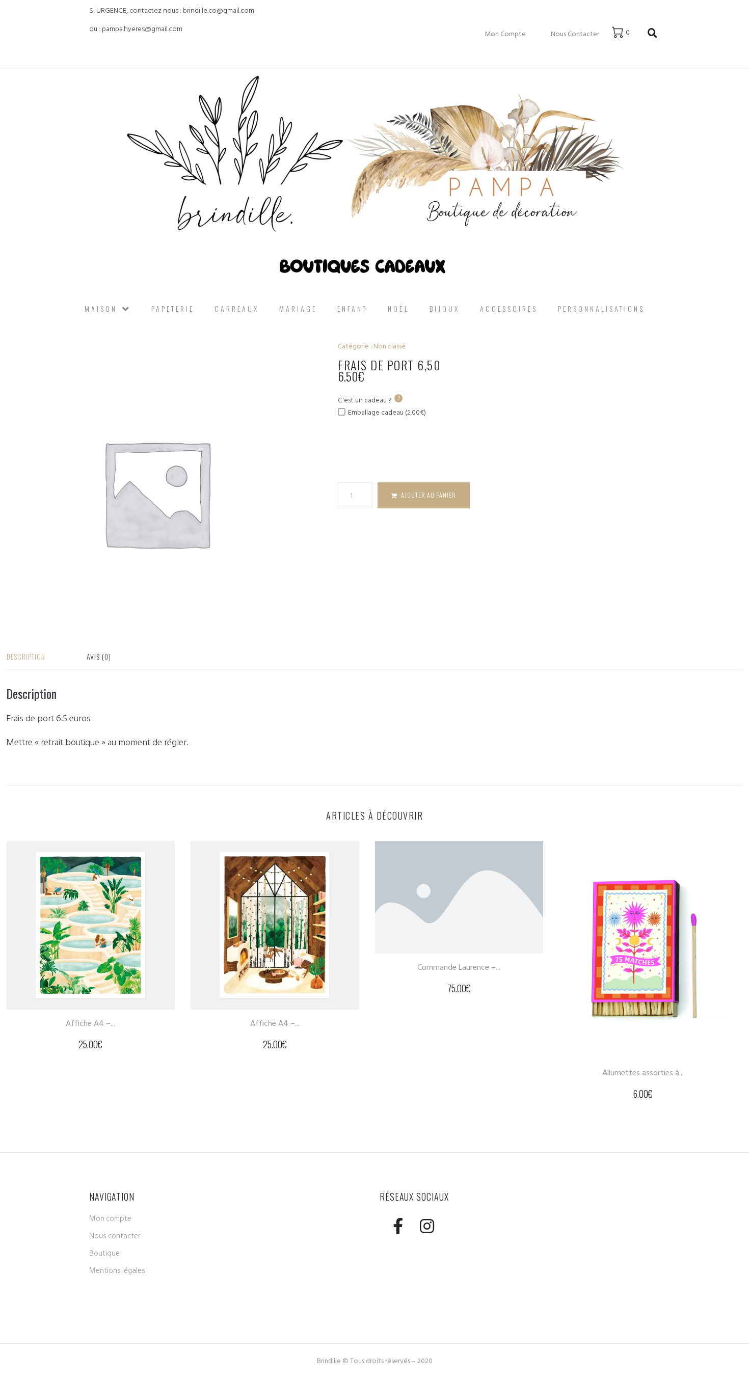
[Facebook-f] (398, 1226)
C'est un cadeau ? (369, 400)
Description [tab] (26, 656)
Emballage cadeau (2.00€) (387, 412)
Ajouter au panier (428, 495)
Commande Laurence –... (458, 967)
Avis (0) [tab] (99, 656)
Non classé (389, 346)
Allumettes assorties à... (643, 1072)
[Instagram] (427, 1226)
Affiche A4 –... (90, 1023)
